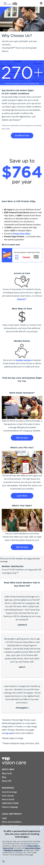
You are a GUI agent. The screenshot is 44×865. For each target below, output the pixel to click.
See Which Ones (22, 135)
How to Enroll (8, 799)
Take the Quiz (22, 437)
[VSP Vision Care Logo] (15, 760)
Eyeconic (21, 299)
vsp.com (9, 733)
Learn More (22, 495)
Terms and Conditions (11, 822)
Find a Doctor (8, 795)
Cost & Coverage (9, 792)
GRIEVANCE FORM (10, 803)
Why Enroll (7, 773)
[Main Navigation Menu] (41, 3)
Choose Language (10, 807)
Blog (4, 777)
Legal (4, 818)
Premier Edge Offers (22, 234)
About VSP (6, 781)
